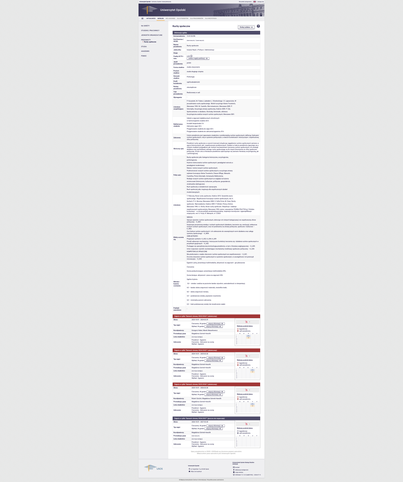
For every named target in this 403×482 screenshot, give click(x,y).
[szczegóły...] (250, 322)
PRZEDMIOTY (146, 40)
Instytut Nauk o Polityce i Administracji (200, 50)
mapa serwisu (239, 472)
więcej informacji (214, 324)
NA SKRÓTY (145, 26)
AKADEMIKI (145, 51)
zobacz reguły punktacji (196, 58)
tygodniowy (243, 329)
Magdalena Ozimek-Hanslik (201, 333)
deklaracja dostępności (241, 470)
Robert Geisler (197, 398)
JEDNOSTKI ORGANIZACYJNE (151, 35)
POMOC (144, 56)
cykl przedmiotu (244, 331)
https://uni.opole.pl (196, 471)
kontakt (237, 467)
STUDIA (144, 47)
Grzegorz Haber (197, 330)
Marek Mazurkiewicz (210, 330)
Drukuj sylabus (245, 27)
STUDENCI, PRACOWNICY (150, 30)
